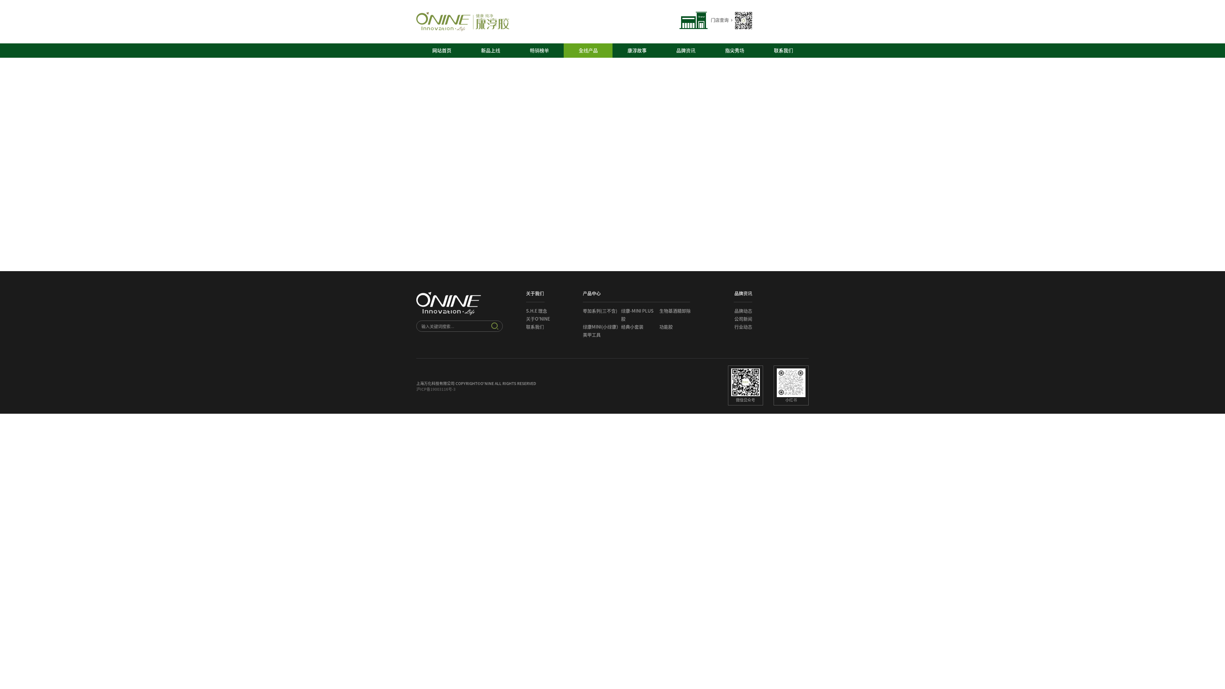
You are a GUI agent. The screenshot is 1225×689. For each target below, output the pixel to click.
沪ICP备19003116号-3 (436, 389)
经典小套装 (632, 327)
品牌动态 (743, 311)
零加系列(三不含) (600, 311)
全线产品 (588, 50)
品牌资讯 (685, 50)
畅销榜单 (539, 50)
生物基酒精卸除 (675, 311)
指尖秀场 (734, 50)
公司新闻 (743, 319)
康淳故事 (637, 50)
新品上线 (490, 50)
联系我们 (783, 50)
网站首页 (441, 50)
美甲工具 (592, 335)
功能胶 (666, 327)
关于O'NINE (538, 319)
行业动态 (743, 327)
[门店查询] (704, 27)
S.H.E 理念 (536, 311)
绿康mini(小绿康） (602, 327)
